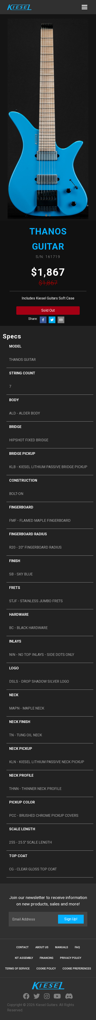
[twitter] (52, 320)
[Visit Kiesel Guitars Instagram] (47, 996)
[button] (84, 7)
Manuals (61, 947)
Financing (46, 957)
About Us (41, 947)
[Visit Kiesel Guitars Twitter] (36, 996)
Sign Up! (70, 919)
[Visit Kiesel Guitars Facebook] (26, 996)
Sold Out (48, 310)
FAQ (77, 947)
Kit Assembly (24, 957)
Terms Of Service (17, 968)
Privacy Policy (70, 957)
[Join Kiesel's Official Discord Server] (69, 996)
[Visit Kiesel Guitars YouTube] (57, 996)
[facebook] (43, 320)
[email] (61, 320)
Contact (22, 947)
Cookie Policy (46, 968)
